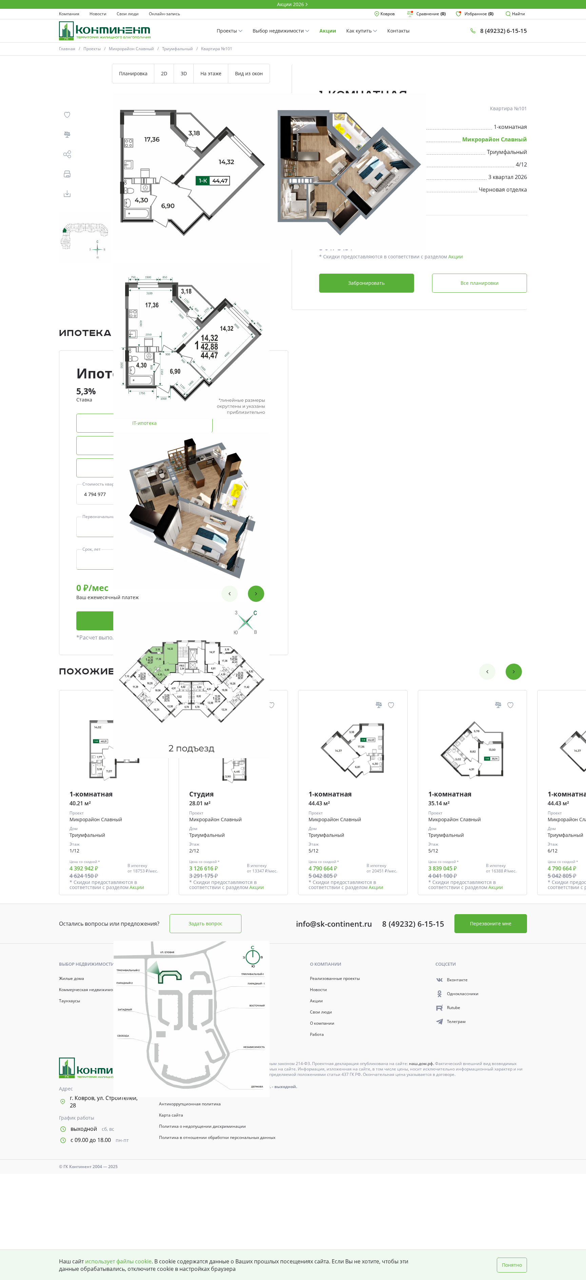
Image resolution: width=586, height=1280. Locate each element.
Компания (69, 14)
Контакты (398, 30)
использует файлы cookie (118, 1261)
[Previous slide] (229, 594)
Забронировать (366, 283)
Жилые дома (71, 978)
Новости (98, 14)
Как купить (359, 30)
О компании (322, 1023)
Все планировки (480, 283)
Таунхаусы (69, 1001)
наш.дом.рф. (422, 1063)
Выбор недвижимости (279, 30)
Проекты (227, 30)
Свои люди (128, 14)
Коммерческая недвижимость (89, 989)
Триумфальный (177, 49)
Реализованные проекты (335, 978)
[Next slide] (256, 594)
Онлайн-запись (164, 14)
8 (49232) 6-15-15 (413, 923)
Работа (317, 1034)
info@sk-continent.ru (334, 923)
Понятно (512, 1265)
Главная (67, 49)
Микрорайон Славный (131, 49)
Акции (327, 30)
